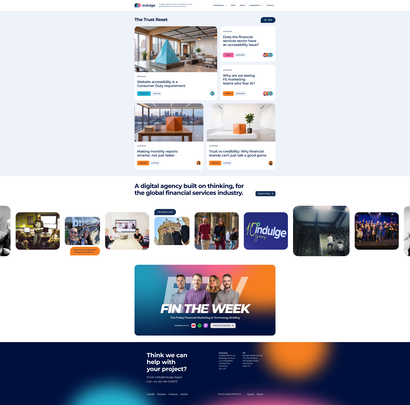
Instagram (161, 394)
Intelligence (218, 5)
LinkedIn (150, 394)
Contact (270, 5)
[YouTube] (193, 325)
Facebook (173, 394)
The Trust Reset (151, 19)
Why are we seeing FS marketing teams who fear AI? (239, 79)
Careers (250, 394)
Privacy (260, 394)
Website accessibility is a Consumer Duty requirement (161, 84)
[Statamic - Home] (145, 5)
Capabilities (255, 5)
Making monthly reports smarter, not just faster (157, 153)
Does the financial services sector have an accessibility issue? (241, 41)
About (242, 5)
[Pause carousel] (406, 252)
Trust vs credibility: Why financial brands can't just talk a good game (237, 153)
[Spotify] (199, 325)
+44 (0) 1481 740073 (164, 381)
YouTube (184, 394)
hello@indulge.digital (168, 377)
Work (233, 5)
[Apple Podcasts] (206, 325)
